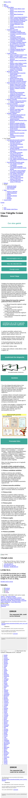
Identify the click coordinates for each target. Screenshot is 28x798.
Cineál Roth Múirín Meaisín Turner (18, 20)
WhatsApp (3, 606)
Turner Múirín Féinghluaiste (14, 599)
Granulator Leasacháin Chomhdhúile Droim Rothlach (17, 37)
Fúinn (5, 190)
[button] (14, 258)
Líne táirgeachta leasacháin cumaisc (15, 162)
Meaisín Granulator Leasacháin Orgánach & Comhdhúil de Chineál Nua (17, 46)
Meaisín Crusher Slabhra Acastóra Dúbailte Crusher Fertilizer (18, 63)
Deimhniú (9, 198)
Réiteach (6, 183)
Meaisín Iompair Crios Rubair (17, 105)
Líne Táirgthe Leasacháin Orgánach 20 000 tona (16, 153)
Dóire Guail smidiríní (15, 96)
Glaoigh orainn (7, 200)
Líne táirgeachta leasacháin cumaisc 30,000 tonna (16, 178)
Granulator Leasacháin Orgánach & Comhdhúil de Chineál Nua (18, 43)
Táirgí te (3, 596)
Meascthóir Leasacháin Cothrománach (15, 76)
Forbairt (9, 197)
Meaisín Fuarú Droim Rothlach (17, 87)
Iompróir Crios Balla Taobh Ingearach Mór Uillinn (16, 110)
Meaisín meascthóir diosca (16, 78)
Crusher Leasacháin (12, 53)
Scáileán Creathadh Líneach (17, 102)
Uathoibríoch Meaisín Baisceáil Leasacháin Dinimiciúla (17, 115)
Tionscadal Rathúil (11, 187)
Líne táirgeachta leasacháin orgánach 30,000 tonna (16, 156)
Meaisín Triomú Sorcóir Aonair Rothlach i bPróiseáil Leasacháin (18, 84)
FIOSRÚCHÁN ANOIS (7, 581)
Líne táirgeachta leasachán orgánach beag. (16, 144)
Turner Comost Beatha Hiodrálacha (18, 17)
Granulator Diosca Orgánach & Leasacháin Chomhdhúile (17, 40)
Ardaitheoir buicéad (15, 112)
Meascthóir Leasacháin (12, 71)
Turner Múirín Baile (16, 602)
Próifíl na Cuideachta (12, 191)
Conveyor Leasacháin (12, 103)
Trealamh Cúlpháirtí (12, 113)
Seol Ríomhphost (5, 604)
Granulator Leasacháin (12, 29)
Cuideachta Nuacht (11, 186)
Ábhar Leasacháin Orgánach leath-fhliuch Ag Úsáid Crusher (18, 55)
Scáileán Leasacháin (12, 99)
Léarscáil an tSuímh (10, 596)
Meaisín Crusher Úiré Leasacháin (18, 66)
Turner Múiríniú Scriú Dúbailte (17, 21)
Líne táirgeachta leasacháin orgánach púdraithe (16, 147)
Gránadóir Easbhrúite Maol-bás (17, 49)
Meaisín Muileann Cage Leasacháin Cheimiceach (16, 68)
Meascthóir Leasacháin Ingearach (18, 81)
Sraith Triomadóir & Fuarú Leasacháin (16, 82)
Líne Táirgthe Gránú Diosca (17, 158)
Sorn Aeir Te (4, 597)
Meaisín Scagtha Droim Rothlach (18, 100)
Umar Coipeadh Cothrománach (17, 18)
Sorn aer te (12, 91)
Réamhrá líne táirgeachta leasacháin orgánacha (16, 142)
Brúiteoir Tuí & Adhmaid (16, 70)
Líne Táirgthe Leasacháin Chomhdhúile (16, 164)
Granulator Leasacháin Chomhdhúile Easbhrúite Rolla (17, 31)
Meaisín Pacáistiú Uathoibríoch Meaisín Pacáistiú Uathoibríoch (17, 125)
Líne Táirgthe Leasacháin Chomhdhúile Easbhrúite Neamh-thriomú (18, 168)
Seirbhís (9, 194)
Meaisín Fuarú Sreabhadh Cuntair (18, 98)
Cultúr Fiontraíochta (12, 193)
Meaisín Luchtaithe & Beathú (17, 123)
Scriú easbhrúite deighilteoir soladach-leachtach (17, 118)
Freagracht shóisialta (12, 195)
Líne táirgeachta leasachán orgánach (16, 140)
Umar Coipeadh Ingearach (16, 22)
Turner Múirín (10, 7)
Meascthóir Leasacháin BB (16, 80)
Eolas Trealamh (10, 188)
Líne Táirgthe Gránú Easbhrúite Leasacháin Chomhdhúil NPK (18, 171)
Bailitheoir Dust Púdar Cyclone (17, 95)
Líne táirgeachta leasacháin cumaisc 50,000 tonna (16, 181)
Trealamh (6, 6)
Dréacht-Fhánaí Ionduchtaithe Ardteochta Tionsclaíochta (17, 93)
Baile (5, 4)
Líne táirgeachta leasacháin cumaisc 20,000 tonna (16, 175)
